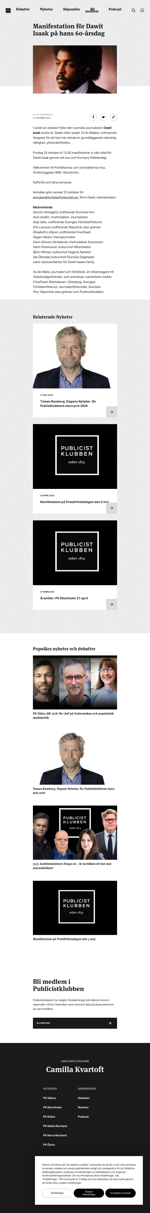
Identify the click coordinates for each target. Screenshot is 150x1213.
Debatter (23, 9)
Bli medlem (91, 10)
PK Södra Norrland (55, 1126)
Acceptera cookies (120, 1193)
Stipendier (71, 9)
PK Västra (49, 1098)
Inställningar (57, 1193)
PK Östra (49, 1144)
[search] (133, 10)
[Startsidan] (8, 10)
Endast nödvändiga (88, 1193)
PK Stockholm (52, 1107)
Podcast (115, 9)
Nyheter (46, 9)
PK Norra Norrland (55, 1135)
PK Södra (49, 1116)
